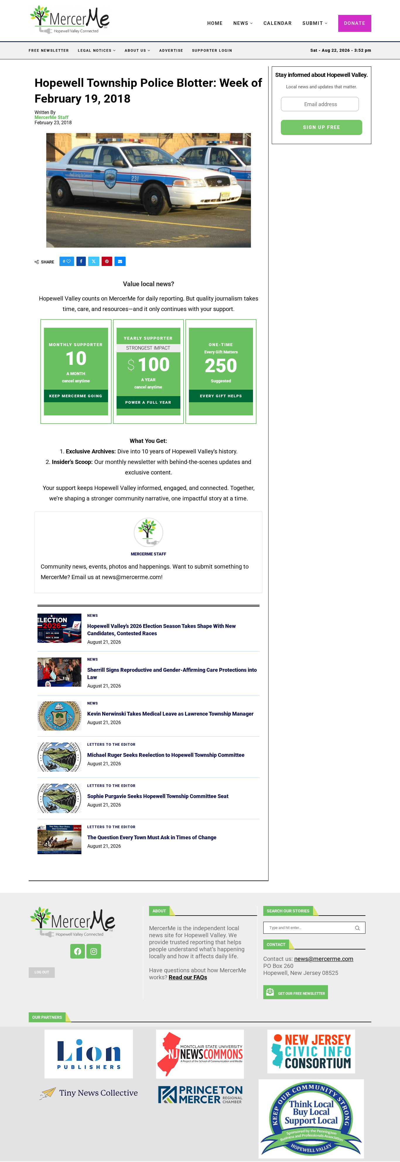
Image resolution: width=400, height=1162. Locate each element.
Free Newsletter (49, 51)
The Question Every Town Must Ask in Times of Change (151, 837)
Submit (312, 23)
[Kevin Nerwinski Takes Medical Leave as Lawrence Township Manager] (59, 716)
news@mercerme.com (323, 958)
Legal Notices (95, 51)
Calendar (278, 23)
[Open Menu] (201, 17)
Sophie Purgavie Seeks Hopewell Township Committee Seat (157, 796)
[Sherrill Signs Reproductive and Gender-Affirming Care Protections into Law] (59, 672)
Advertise (171, 51)
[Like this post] (68, 261)
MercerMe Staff (52, 117)
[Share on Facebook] (81, 261)
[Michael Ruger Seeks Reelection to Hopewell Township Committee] (59, 757)
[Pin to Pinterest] (107, 261)
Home (215, 23)
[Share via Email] (120, 261)
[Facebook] (77, 951)
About (159, 911)
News (241, 23)
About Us (135, 51)
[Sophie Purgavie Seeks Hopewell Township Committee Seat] (59, 798)
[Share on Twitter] (93, 261)
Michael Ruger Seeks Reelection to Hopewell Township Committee (166, 755)
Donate (354, 23)
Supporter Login (212, 51)
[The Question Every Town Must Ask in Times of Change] (59, 839)
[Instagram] (93, 951)
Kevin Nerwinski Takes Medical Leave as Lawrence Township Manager (170, 714)
